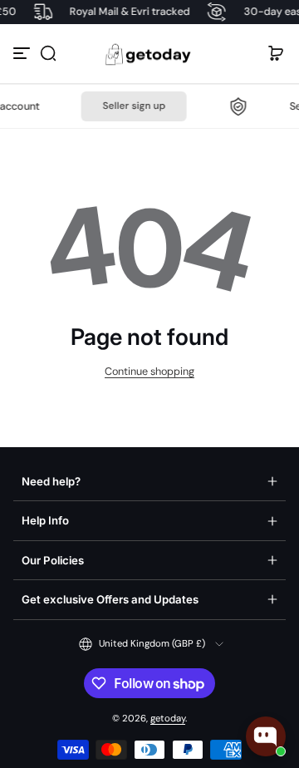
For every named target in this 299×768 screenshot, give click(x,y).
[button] (48, 53)
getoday (167, 718)
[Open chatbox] (266, 736)
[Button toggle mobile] (23, 53)
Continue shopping (149, 371)
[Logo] (149, 54)
